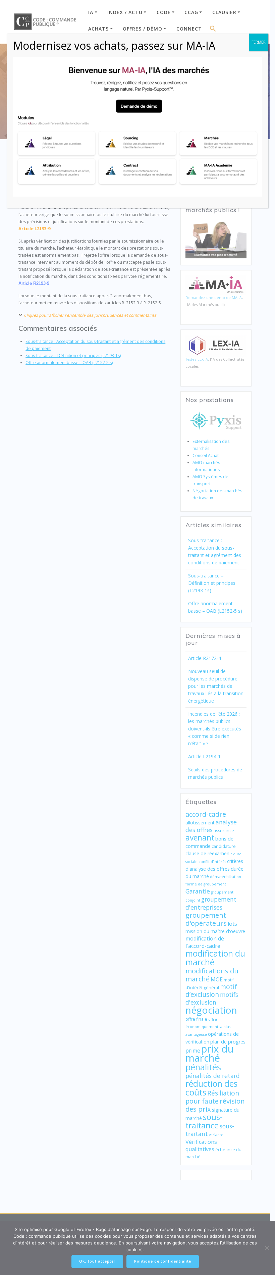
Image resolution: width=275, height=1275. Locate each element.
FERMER (259, 42)
